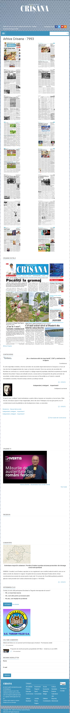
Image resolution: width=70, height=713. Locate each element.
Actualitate (29, 686)
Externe (53, 691)
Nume (5, 661)
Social (45, 686)
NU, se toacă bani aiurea (13, 593)
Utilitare (28, 698)
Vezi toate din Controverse (58, 418)
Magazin (45, 691)
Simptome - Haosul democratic (12, 409)
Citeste (63, 382)
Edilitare (45, 698)
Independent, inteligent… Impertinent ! (14, 411)
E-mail (5, 667)
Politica (28, 689)
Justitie (36, 698)
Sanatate (54, 689)
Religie (45, 694)
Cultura (53, 686)
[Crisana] (35, 8)
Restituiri (28, 701)
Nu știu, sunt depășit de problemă (16, 598)
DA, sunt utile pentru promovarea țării (17, 596)
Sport (36, 691)
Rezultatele (15, 604)
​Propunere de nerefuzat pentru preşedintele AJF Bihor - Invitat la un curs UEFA (33, 649)
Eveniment (37, 686)
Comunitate (7, 543)
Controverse (8, 354)
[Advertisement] (16, 433)
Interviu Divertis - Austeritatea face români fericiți (35, 484)
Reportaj (54, 698)
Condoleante (47, 701)
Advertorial (54, 701)
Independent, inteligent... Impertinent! (45, 385)
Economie (46, 689)
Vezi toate (64, 487)
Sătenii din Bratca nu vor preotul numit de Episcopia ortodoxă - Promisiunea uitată (27, 643)
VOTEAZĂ (7, 604)
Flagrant (36, 689)
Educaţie (28, 691)
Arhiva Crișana (7, 346)
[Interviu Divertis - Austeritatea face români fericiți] (35, 467)
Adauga (7, 675)
